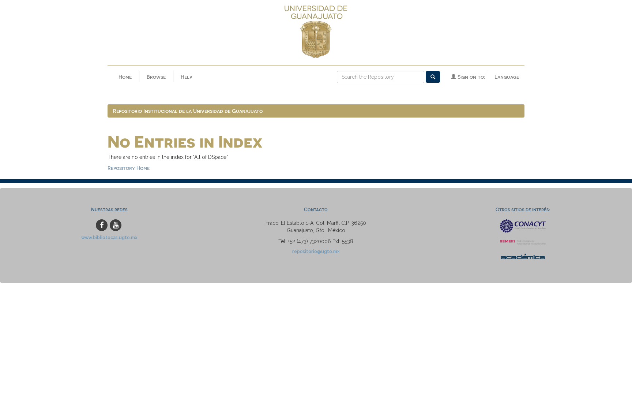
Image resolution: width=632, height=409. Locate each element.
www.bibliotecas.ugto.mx (109, 237)
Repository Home (129, 168)
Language (506, 77)
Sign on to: (470, 77)
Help (186, 77)
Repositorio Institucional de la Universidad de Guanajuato (188, 111)
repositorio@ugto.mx (316, 251)
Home (125, 77)
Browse (156, 77)
